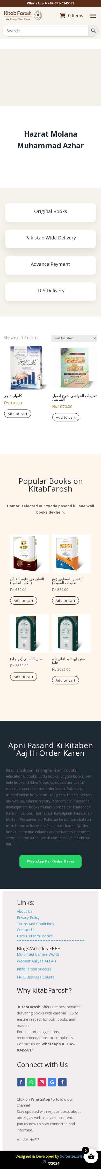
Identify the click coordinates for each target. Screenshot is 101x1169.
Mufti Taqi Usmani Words (38, 954)
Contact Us (26, 929)
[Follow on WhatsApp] (31, 1082)
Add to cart (17, 413)
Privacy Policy (28, 917)
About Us (24, 911)
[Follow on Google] (52, 1082)
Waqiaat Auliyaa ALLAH (36, 961)
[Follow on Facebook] (21, 1082)
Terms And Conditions (35, 923)
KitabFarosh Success (34, 969)
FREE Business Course (35, 977)
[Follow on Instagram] (42, 1082)
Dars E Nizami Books (35, 935)
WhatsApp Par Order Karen (50, 861)
